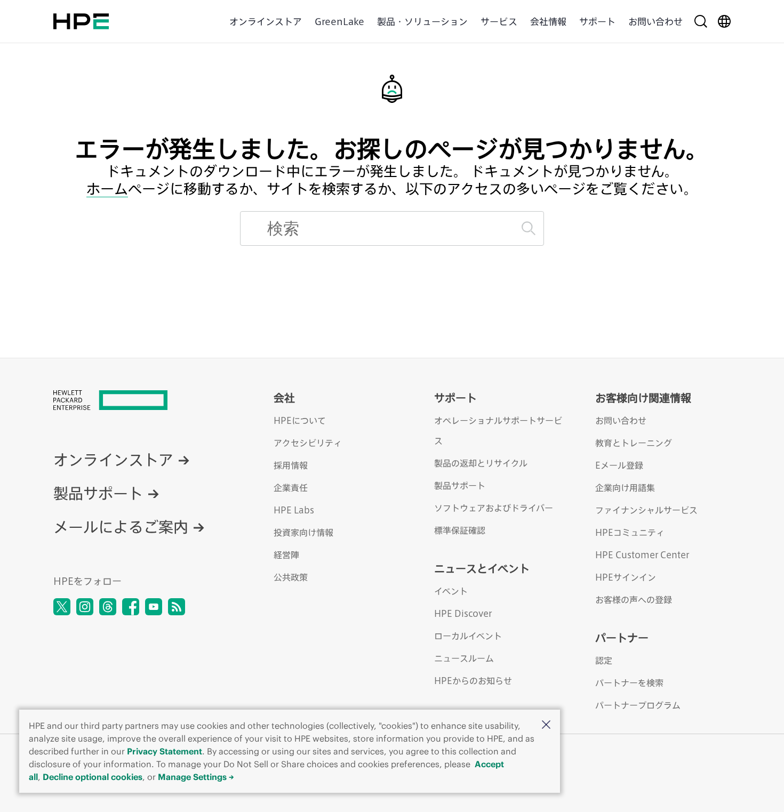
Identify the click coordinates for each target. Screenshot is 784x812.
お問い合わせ (655, 21)
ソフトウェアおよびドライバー (493, 508)
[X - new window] (61, 606)
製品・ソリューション (422, 21)
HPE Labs (294, 510)
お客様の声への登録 (633, 599)
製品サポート (98, 493)
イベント (451, 591)
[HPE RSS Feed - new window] (176, 606)
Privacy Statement (164, 751)
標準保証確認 (459, 530)
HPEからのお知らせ (473, 680)
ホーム (107, 189)
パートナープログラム (638, 705)
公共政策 (291, 577)
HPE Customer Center (642, 555)
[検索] (528, 228)
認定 (603, 660)
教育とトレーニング (633, 443)
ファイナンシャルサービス (646, 510)
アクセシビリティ (308, 443)
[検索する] (700, 21)
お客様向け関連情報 (643, 397)
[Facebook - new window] (130, 606)
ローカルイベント (468, 636)
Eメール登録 (619, 465)
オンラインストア (265, 21)
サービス (499, 21)
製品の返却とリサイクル (480, 463)
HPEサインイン (625, 577)
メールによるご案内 (120, 526)
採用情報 (291, 465)
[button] (546, 725)
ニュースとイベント (482, 568)
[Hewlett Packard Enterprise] (81, 21)
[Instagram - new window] (84, 606)
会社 (284, 397)
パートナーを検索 (629, 683)
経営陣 (286, 555)
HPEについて (300, 420)
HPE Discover (463, 613)
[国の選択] (724, 21)
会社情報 (548, 21)
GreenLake (339, 21)
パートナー (622, 637)
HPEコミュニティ (630, 532)
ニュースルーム (464, 658)
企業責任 (291, 487)
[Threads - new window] (107, 606)
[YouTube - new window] (153, 606)
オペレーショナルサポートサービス (498, 430)
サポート (597, 21)
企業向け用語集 (625, 487)
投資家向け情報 (303, 532)
